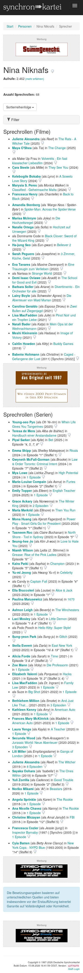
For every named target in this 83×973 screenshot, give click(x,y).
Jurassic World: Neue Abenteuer (35, 742)
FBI (72, 817)
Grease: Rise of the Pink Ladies (34, 554)
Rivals (73, 450)
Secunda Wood (23, 738)
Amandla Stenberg (26, 205)
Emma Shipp (21, 450)
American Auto (65, 709)
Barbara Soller (22, 286)
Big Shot (34, 691)
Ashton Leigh (22, 610)
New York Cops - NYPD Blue (43, 845)
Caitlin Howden (23, 343)
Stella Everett (22, 645)
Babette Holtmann (25, 354)
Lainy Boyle (21, 295)
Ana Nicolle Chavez (26, 808)
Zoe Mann (19, 665)
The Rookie (65, 799)
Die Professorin (57, 665)
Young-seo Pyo (23, 422)
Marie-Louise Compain (29, 481)
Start (10, 26)
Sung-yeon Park (24, 636)
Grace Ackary (22, 501)
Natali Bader (21, 324)
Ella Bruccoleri (23, 590)
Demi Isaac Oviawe (26, 278)
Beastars (56, 789)
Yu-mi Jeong (21, 572)
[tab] (41, 120)
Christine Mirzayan (26, 817)
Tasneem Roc (22, 532)
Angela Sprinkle (24, 799)
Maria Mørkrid (22, 510)
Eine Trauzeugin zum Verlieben (43, 266)
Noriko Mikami (23, 789)
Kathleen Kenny (24, 709)
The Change (57, 148)
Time (54, 656)
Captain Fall (38, 581)
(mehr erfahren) (34, 79)
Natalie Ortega (23, 227)
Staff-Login (74, 969)
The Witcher (66, 762)
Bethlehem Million (25, 700)
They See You (58, 167)
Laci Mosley (21, 618)
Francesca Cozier (25, 828)
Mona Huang (21, 519)
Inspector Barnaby (25, 832)
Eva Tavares (21, 264)
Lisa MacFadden (24, 315)
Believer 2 (64, 245)
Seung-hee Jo (22, 541)
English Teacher (64, 490)
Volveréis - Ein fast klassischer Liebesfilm (39, 160)
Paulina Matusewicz (27, 599)
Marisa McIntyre (24, 218)
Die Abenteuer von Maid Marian (41, 297)
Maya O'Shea (22, 148)
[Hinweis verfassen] (52, 69)
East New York (62, 645)
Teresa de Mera (23, 431)
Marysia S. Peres (24, 185)
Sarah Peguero (23, 253)
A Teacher (58, 729)
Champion (57, 563)
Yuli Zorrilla (20, 780)
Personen (25, 26)
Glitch (63, 636)
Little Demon (58, 618)
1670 (71, 599)
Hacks (67, 674)
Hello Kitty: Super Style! (54, 627)
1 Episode (34, 477)
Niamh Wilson (22, 550)
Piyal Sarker (21, 440)
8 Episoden (35, 766)
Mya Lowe (19, 472)
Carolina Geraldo (25, 306)
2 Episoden (41, 505)
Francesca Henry (25, 194)
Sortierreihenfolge (19, 107)
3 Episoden (58, 705)
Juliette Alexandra (26, 139)
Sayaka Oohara (23, 771)
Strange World (42, 273)
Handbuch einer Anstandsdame (34, 435)
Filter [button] (14, 120)
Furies (70, 481)
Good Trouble (63, 780)
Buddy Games (63, 343)
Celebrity (66, 572)
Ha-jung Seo (21, 245)
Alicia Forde (21, 656)
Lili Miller (19, 751)
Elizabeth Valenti (24, 674)
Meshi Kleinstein (24, 333)
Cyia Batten (21, 843)
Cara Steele (20, 167)
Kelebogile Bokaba (26, 176)
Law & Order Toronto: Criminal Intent (44, 461)
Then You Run (65, 510)
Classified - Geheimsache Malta (34, 189)
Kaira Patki (20, 563)
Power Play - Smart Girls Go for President (43, 521)
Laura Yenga (21, 729)
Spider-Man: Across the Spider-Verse (50, 209)
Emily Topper (22, 490)
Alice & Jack (64, 590)
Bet (50, 440)
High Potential (68, 472)
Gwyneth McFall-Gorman (31, 459)
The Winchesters (67, 610)
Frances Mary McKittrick (30, 718)
